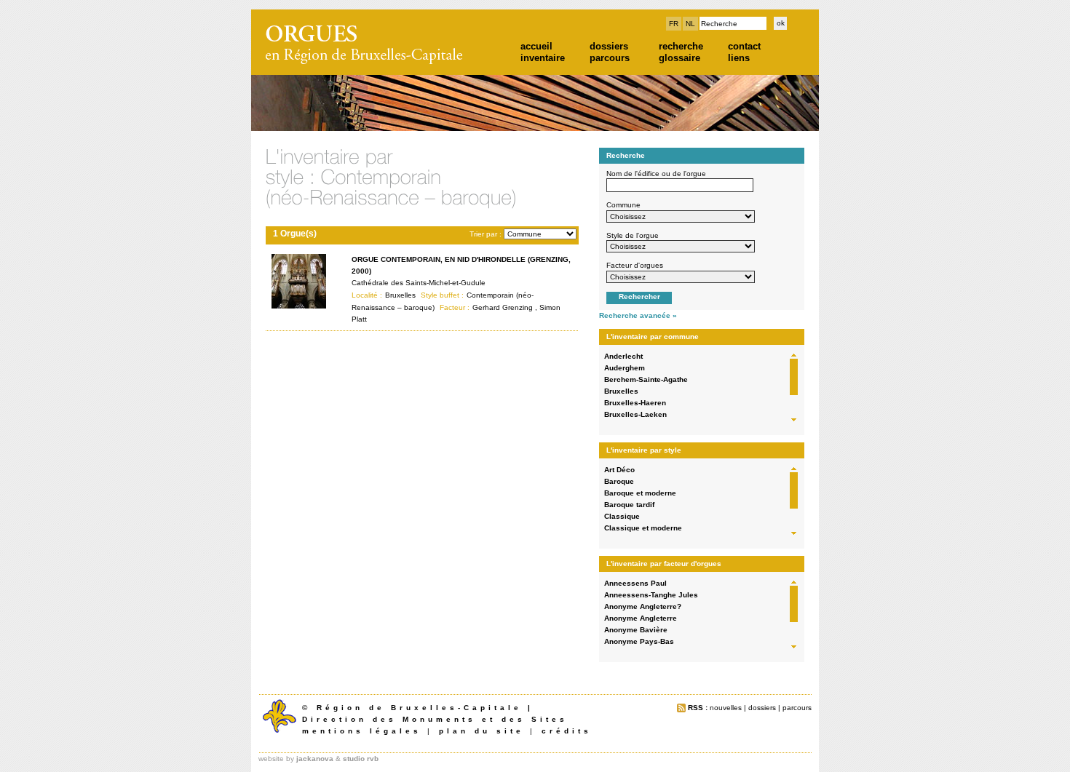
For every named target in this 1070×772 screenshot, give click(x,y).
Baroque (619, 481)
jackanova (314, 759)
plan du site (481, 731)
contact (744, 46)
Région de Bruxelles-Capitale (419, 708)
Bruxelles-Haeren (635, 403)
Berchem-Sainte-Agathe (646, 379)
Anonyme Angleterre (640, 618)
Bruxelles (621, 391)
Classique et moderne (643, 528)
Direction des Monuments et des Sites (435, 719)
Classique (622, 516)
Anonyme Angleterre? (642, 606)
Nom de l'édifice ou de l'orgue (656, 174)
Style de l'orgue (632, 235)
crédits (567, 731)
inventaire (542, 57)
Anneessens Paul (635, 583)
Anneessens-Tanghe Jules (651, 595)
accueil (536, 46)
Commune (623, 205)
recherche (681, 46)
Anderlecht (623, 356)
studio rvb (361, 759)
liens (739, 57)
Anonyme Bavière (635, 630)
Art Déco (619, 470)
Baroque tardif (629, 505)
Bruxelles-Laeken (635, 414)
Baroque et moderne (640, 493)
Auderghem (624, 368)
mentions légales (361, 731)
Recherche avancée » (638, 315)
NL (690, 24)
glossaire (679, 57)
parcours (610, 57)
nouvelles (726, 708)
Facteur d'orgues (634, 265)
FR (673, 24)
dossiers (609, 46)
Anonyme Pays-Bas (639, 641)
